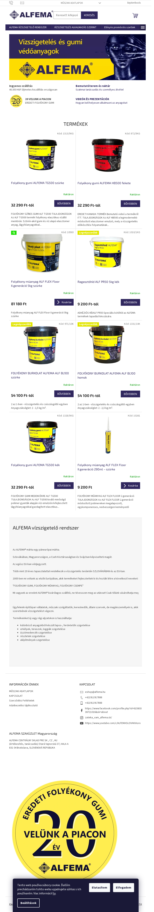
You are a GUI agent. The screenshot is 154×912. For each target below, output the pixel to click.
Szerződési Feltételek (21, 701)
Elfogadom (123, 888)
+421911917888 (93, 697)
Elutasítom (99, 888)
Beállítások (28, 903)
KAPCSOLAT (16, 696)
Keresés (89, 15)
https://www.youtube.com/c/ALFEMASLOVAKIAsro (113, 723)
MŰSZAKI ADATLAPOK (72, 3)
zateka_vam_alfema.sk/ (98, 717)
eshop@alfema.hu (95, 692)
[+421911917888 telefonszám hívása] (14, 3)
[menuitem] (27, 27)
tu (54, 893)
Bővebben (64, 203)
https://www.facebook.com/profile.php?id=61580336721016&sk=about (113, 710)
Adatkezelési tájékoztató (23, 705)
